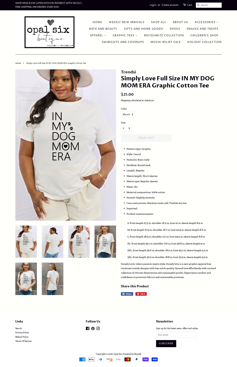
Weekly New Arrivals (126, 22)
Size (123, 122)
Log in (153, 5)
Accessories (205, 22)
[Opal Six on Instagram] (98, 329)
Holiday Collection (204, 42)
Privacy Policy (22, 332)
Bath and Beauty (103, 29)
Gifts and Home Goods (143, 29)
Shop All (158, 22)
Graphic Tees (124, 35)
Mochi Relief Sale (166, 42)
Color (124, 108)
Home (97, 22)
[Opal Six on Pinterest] (93, 329)
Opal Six (118, 354)
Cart (189, 5)
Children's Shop (204, 35)
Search (18, 328)
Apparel (97, 35)
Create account (170, 5)
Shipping (125, 100)
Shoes (175, 29)
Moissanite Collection (164, 35)
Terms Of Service (23, 341)
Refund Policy (21, 337)
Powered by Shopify (132, 354)
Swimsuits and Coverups (123, 42)
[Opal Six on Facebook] (87, 329)
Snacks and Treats (202, 29)
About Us (180, 22)
